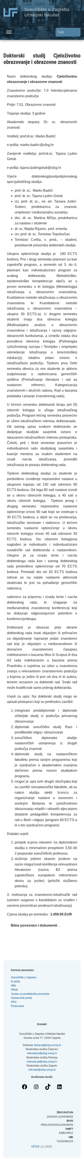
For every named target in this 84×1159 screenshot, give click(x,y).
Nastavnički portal (21, 997)
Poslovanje (17, 1006)
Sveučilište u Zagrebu (23, 977)
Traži (77, 32)
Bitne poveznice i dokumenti (34, 925)
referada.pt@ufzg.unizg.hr (42, 1061)
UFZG (35, 1146)
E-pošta (15, 981)
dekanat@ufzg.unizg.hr (47, 1045)
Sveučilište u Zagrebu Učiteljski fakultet (46, 12)
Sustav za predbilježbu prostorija (30, 993)
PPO (13, 1001)
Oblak (14, 989)
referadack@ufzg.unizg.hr (42, 1053)
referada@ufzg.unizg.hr (42, 1069)
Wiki (13, 985)
